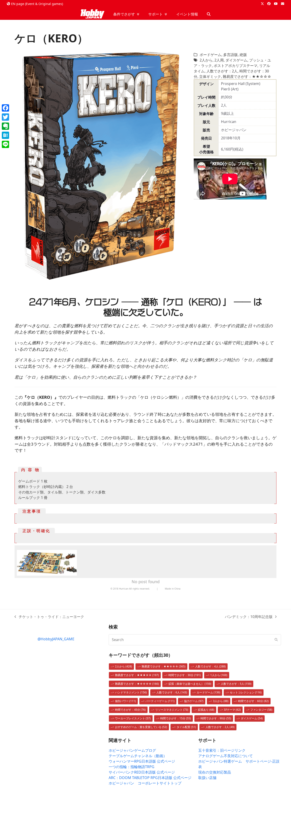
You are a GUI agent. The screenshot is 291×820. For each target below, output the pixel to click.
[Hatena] (5, 135)
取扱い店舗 (207, 777)
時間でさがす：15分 (175, 718)
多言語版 (230, 54)
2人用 (219, 60)
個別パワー (125, 701)
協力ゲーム (193, 701)
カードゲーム (208, 692)
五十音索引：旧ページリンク (222, 750)
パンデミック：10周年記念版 (249, 616)
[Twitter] (5, 117)
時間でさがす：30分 (184, 675)
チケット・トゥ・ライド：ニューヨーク (49, 616)
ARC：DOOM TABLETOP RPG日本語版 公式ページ (150, 777)
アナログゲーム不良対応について (225, 755)
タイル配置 (186, 727)
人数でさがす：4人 (210, 666)
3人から (220, 701)
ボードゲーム (210, 54)
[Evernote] (5, 126)
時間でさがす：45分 (130, 710)
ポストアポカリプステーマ (235, 65)
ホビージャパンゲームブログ (132, 750)
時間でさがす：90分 (216, 718)
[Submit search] (276, 639)
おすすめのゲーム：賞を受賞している (141, 727)
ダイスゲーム (236, 60)
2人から (206, 60)
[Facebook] (5, 107)
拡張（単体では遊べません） (189, 684)
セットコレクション (246, 692)
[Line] (5, 144)
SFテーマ (232, 710)
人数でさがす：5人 (236, 684)
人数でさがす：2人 (222, 71)
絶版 (243, 54)
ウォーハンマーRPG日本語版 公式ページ (142, 761)
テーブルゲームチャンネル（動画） (138, 755)
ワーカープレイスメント (133, 718)
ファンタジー (261, 710)
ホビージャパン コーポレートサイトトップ (145, 783)
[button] (209, 14)
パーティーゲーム (160, 701)
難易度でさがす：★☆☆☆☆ (137, 684)
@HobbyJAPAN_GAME (56, 638)
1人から (218, 675)
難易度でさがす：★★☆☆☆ (247, 76)
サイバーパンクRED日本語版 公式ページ (142, 772)
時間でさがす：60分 (253, 701)
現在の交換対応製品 (214, 772)
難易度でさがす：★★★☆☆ (137, 675)
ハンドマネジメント (131, 692)
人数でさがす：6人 (171, 692)
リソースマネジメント (171, 710)
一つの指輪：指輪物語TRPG (131, 766)
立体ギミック (210, 76)
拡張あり (206, 710)
